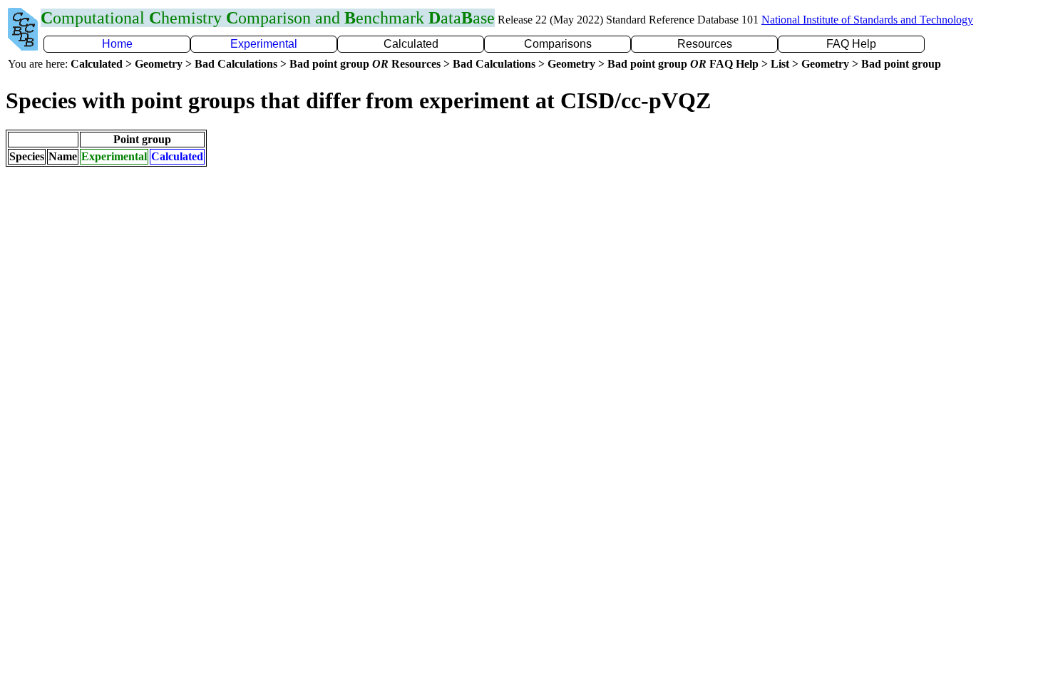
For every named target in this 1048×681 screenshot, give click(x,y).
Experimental (263, 44)
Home (117, 44)
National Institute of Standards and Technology (867, 20)
